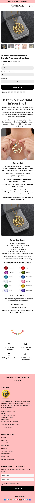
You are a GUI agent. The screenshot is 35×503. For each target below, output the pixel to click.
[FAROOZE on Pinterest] (16, 380)
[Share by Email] (21, 92)
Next (32, 26)
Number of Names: (8, 72)
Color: (5, 65)
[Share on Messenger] (24, 92)
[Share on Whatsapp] (18, 92)
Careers (4, 448)
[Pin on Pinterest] (15, 92)
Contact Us (5, 443)
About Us (4, 440)
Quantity (4, 79)
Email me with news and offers (12, 483)
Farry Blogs (5, 446)
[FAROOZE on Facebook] (14, 380)
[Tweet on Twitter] (12, 92)
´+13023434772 (7, 427)
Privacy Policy (6, 456)
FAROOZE (22, 497)
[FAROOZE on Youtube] (20, 380)
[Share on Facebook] (9, 92)
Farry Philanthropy (7, 459)
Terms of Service (7, 451)
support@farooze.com (10, 425)
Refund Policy (5, 454)
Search (3, 438)
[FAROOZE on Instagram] (18, 380)
